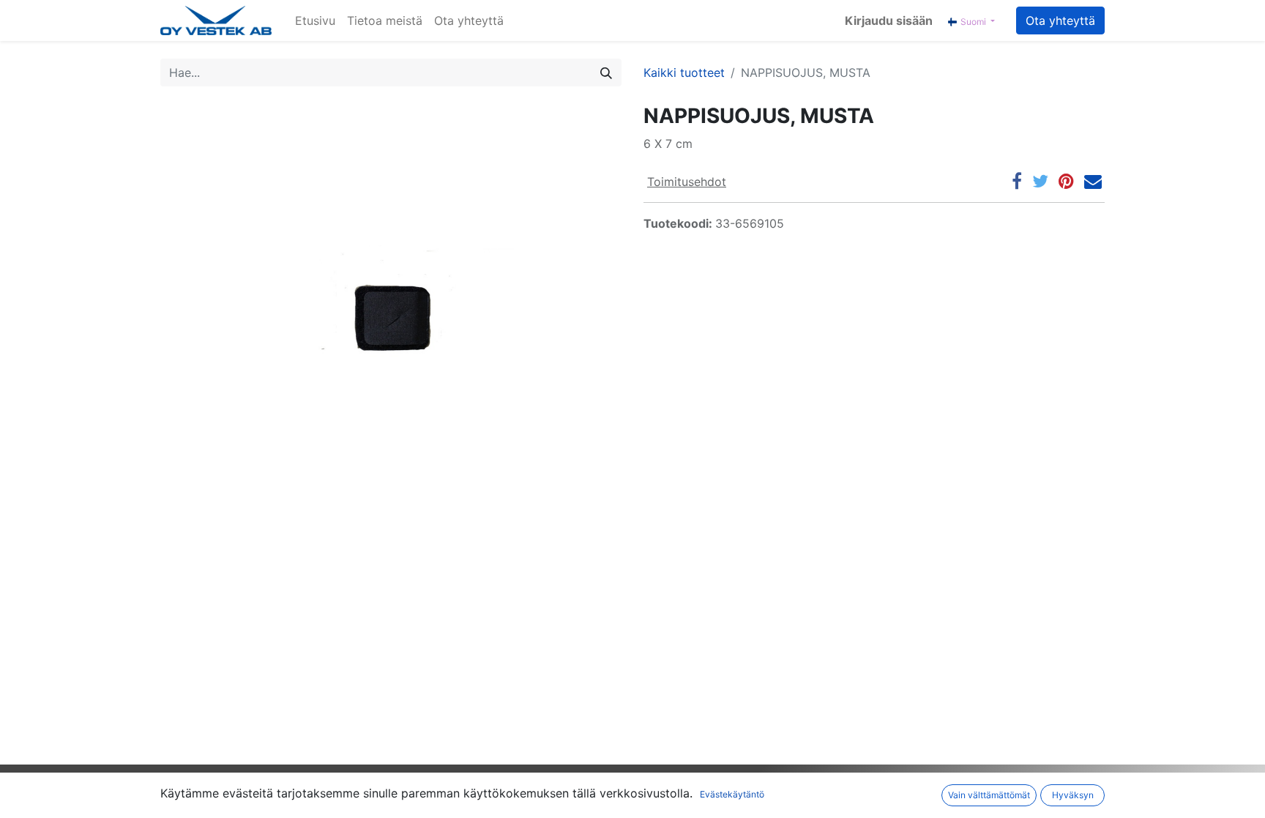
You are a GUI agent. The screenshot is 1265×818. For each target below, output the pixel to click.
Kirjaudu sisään (889, 20)
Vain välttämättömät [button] (989, 794)
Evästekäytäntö (732, 794)
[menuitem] (315, 20)
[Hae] (606, 72)
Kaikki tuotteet (684, 72)
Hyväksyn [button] (1073, 794)
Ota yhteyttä (1060, 20)
